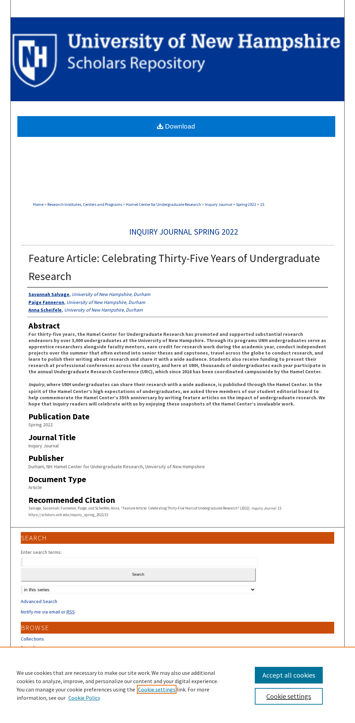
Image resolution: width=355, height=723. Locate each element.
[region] (177, 685)
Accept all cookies (288, 675)
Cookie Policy (84, 697)
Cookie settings (156, 689)
